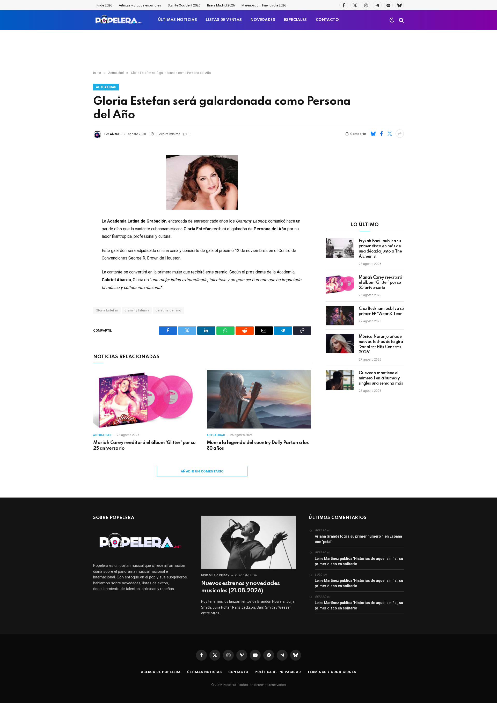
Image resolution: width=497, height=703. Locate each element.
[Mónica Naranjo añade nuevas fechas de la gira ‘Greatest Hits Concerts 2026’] (340, 343)
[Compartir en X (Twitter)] (389, 133)
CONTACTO (327, 20)
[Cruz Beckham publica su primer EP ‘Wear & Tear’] (340, 315)
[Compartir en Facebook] (381, 133)
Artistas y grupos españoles (140, 5)
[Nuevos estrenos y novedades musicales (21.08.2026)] (248, 542)
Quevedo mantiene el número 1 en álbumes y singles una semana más (381, 378)
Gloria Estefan (107, 310)
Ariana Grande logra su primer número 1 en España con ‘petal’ (358, 539)
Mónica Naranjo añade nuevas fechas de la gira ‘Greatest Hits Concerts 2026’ (381, 344)
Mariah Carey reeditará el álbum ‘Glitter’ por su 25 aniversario (144, 445)
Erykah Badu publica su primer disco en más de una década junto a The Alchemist (380, 249)
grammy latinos (137, 310)
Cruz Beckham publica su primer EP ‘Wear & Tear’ (381, 311)
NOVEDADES (263, 20)
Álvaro (114, 134)
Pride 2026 (104, 5)
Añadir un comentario (202, 471)
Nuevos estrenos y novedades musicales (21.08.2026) (240, 587)
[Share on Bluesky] (373, 133)
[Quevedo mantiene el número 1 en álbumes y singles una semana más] (340, 380)
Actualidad (106, 87)
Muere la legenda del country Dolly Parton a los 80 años (258, 445)
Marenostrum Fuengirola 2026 (264, 5)
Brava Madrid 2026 (221, 5)
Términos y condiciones (332, 672)
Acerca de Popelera (161, 672)
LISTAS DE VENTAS (224, 20)
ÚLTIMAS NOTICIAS (177, 20)
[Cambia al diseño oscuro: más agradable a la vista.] (392, 20)
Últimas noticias (204, 672)
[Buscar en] (401, 20)
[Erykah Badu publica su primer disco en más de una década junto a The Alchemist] (340, 248)
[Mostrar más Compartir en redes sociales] (400, 133)
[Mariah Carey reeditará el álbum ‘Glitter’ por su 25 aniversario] (145, 399)
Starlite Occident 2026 (184, 5)
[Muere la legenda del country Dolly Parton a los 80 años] (259, 399)
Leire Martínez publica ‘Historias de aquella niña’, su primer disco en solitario (359, 561)
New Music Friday (215, 575)
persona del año (168, 310)
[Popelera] (119, 20)
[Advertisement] (248, 50)
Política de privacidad (278, 672)
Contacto (238, 672)
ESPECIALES (295, 20)
